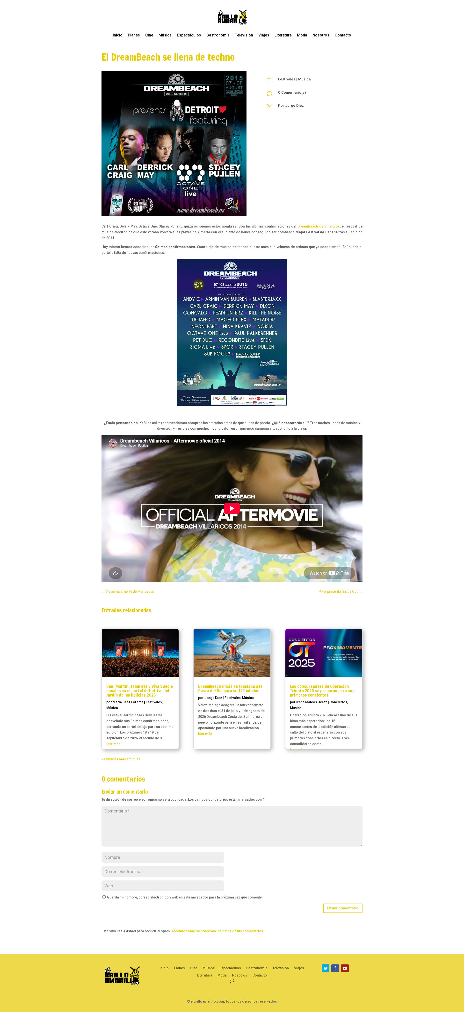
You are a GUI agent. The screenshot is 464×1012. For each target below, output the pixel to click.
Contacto (343, 35)
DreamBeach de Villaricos (318, 226)
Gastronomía (218, 35)
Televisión (244, 35)
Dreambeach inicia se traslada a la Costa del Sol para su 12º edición (230, 688)
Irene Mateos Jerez (311, 702)
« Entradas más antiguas (121, 759)
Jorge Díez (294, 105)
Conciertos (338, 702)
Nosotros (320, 35)
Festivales (286, 79)
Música (165, 35)
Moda (302, 35)
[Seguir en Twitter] (325, 968)
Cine (149, 35)
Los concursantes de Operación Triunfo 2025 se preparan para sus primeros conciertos (322, 690)
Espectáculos (189, 35)
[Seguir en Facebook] (335, 968)
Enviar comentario (342, 908)
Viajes (263, 35)
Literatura (283, 35)
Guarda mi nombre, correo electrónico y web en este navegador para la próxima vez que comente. (185, 897)
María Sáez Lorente (128, 702)
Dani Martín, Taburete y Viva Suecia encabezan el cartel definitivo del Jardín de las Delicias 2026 (139, 690)
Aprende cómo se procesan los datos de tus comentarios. (218, 931)
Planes (134, 35)
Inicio (118, 35)
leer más (113, 744)
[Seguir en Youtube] (345, 968)
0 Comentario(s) (292, 92)
